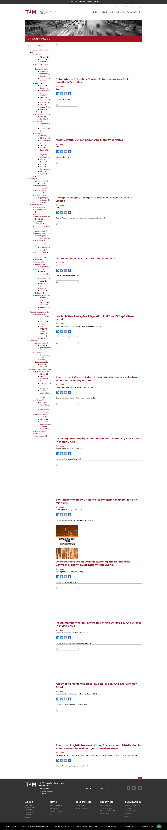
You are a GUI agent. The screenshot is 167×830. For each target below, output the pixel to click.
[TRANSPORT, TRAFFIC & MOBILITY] (30, 12)
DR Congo (44, 138)
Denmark (43, 107)
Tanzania (43, 157)
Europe (38, 83)
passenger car (45, 348)
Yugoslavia (44, 100)
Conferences (117, 12)
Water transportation (38, 312)
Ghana (42, 145)
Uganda (43, 174)
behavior (38, 293)
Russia (42, 95)
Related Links (104, 813)
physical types (40, 181)
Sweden (43, 109)
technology (39, 236)
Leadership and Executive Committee (30, 807)
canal (42, 338)
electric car (44, 383)
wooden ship (45, 317)
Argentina (44, 74)
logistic (37, 219)
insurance (43, 248)
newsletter (124, 7)
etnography (44, 274)
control (43, 298)
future (37, 260)
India (42, 62)
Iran (41, 164)
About (95, 12)
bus (41, 376)
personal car (45, 393)
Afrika (37, 133)
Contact (27, 818)
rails (41, 364)
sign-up (132, 7)
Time (32, 176)
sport (42, 288)
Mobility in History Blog (132, 805)
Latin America (40, 69)
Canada (43, 119)
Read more (60, 86)
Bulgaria (43, 97)
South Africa (44, 150)
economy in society (42, 209)
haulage (43, 403)
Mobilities (128, 817)
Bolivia (42, 71)
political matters (41, 295)
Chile (42, 76)
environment (40, 207)
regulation (39, 240)
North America (41, 114)
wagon (42, 345)
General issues (35, 205)
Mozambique (45, 140)
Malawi (43, 147)
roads (42, 417)
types (37, 121)
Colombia (43, 78)
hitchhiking (44, 405)
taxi (41, 398)
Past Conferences (81, 808)
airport (43, 188)
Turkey (43, 136)
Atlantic (38, 112)
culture (38, 269)
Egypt (42, 155)
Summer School (105, 805)
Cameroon (44, 169)
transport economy (42, 226)
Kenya (42, 159)
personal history (41, 233)
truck (42, 391)
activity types (40, 195)
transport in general (42, 243)
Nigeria (43, 162)
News (104, 12)
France (42, 88)
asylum (42, 305)
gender (38, 214)
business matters (41, 217)
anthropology (40, 231)
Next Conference (80, 805)
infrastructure (40, 186)
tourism (43, 290)
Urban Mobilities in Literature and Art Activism (86, 258)
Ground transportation (39, 369)
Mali (41, 167)
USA (41, 117)
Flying (32, 179)
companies (39, 202)
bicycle (42, 374)
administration (40, 252)
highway (43, 429)
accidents (38, 262)
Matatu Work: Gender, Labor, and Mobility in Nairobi (90, 139)
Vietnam (43, 57)
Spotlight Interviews (56, 811)
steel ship (43, 321)
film (41, 271)
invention (43, 238)
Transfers (128, 813)
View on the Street (56, 815)
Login (140, 7)
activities (38, 324)
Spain (42, 86)
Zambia (43, 171)
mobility (38, 264)
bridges (43, 367)
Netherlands (44, 90)
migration (44, 267)
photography (45, 283)
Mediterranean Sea (42, 64)
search (107, 7)
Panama (43, 81)
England (43, 102)
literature (43, 279)
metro (42, 360)
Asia (36, 55)
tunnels (42, 422)
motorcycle (44, 379)
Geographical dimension (39, 50)
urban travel (45, 124)
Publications (133, 12)
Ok (159, 826)
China (42, 59)
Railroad (33, 341)
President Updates (56, 805)
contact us (115, 7)
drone (42, 183)
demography (45, 128)
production (39, 431)
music (42, 281)
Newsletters (54, 808)
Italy (41, 105)
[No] (164, 826)
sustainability (45, 307)
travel (42, 250)
